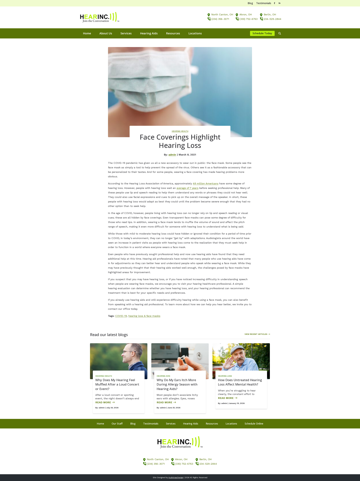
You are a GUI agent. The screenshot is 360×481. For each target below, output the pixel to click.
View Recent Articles (256, 334)
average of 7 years (187, 187)
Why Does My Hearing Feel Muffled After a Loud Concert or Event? (117, 384)
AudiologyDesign (175, 477)
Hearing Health (180, 131)
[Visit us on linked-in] (279, 3)
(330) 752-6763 (248, 18)
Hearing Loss (225, 376)
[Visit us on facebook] (274, 3)
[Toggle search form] (279, 33)
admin (172, 154)
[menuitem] (87, 33)
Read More (103, 402)
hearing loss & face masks (144, 315)
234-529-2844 (272, 18)
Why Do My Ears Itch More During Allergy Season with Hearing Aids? (177, 384)
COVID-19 (121, 315)
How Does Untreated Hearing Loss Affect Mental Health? (240, 382)
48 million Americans (205, 183)
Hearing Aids (163, 376)
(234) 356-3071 (220, 18)
